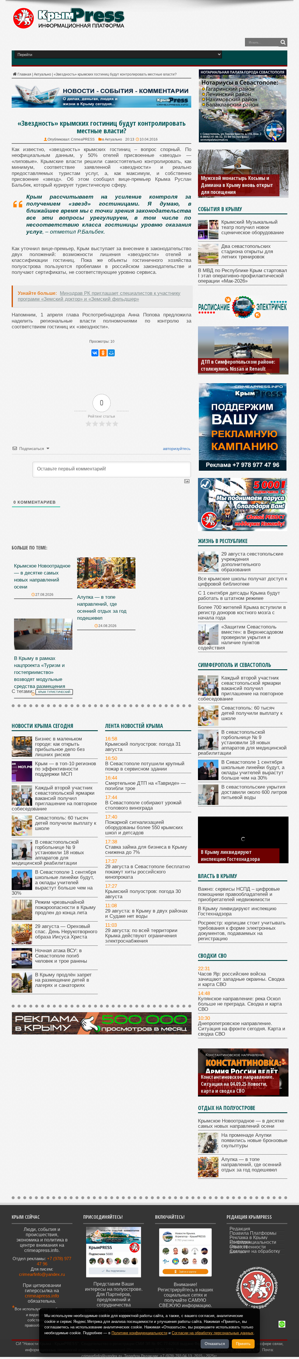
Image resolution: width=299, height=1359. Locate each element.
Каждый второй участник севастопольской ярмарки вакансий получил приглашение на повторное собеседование (54, 798)
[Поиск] (283, 42)
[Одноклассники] (103, 352)
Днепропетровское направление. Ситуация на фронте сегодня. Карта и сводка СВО (241, 1029)
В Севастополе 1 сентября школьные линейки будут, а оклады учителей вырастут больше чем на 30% (54, 882)
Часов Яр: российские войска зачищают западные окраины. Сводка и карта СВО (241, 979)
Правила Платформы (253, 1233)
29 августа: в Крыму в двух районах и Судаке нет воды (146, 913)
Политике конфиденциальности (139, 1333)
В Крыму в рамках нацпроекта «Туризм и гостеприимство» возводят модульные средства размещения (39, 672)
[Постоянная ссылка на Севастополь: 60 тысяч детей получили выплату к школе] (22, 834)
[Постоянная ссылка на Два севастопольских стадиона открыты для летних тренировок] (208, 262)
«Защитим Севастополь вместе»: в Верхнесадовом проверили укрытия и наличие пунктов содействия (240, 637)
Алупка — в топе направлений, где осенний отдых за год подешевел (251, 1165)
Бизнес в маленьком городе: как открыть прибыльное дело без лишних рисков (60, 746)
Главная (24, 74)
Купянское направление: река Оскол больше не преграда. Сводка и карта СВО (240, 1004)
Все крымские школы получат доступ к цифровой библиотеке (242, 581)
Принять (243, 1344)
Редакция (240, 1228)
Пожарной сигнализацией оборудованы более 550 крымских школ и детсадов (144, 827)
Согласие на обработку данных (255, 1251)
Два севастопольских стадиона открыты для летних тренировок (247, 252)
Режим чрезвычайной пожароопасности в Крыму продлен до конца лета (65, 907)
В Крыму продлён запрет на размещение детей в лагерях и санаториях (63, 980)
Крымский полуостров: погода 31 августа (143, 746)
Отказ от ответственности (248, 1246)
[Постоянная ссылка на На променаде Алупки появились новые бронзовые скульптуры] (208, 1151)
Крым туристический (54, 692)
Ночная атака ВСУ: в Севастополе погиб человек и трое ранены (61, 956)
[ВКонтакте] (94, 352)
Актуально (42, 74)
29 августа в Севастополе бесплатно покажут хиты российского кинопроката (147, 872)
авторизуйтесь (176, 448)
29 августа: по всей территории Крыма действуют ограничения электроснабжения (141, 936)
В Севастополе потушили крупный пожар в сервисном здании (145, 766)
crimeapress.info (42, 1295)
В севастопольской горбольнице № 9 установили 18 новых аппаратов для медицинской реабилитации (48, 852)
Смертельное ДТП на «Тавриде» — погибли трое (145, 785)
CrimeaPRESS (83, 139)
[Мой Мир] (111, 352)
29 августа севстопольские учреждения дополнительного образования (252, 561)
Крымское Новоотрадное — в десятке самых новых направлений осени (241, 1123)
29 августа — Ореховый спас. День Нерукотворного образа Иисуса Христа (66, 932)
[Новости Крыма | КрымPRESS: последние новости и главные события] (68, 27)
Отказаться (215, 1344)
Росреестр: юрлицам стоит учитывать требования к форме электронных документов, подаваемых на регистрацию (242, 930)
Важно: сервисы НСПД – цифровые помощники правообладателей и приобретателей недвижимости (239, 894)
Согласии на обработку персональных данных (212, 1333)
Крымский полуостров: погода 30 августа (143, 894)
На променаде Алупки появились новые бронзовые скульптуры (254, 1140)
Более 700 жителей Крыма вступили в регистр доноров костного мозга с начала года (242, 613)
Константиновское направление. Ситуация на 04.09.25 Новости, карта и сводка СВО (237, 1083)
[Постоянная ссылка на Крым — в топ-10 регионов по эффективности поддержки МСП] (22, 780)
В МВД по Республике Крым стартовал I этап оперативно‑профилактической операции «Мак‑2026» (242, 276)
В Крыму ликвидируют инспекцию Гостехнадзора (230, 855)
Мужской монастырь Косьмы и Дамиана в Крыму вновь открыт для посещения (237, 184)
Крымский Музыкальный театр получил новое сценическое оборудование (252, 227)
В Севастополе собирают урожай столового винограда (143, 805)
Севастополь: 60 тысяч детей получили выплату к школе (65, 823)
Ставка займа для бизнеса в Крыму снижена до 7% (146, 849)
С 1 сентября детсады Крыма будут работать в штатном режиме (239, 595)
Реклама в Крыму (248, 1237)
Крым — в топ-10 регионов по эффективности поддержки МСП (65, 769)
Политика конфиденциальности (253, 1242)
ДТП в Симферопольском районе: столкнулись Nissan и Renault (238, 365)
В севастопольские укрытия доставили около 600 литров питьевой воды (254, 792)
